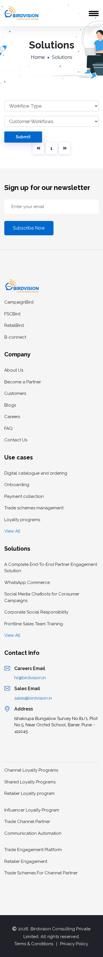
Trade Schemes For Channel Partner (41, 873)
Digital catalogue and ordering (35, 473)
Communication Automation (33, 833)
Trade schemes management (34, 507)
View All (12, 531)
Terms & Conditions (33, 943)
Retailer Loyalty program (29, 793)
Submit (23, 136)
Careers (12, 416)
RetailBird (14, 325)
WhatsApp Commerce (27, 582)
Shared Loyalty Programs (30, 782)
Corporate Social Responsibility (36, 612)
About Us (13, 370)
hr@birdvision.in (30, 677)
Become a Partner (22, 382)
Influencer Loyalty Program (31, 810)
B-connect (15, 337)
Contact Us (15, 439)
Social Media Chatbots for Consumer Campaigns (41, 597)
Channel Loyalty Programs (31, 770)
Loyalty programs (22, 519)
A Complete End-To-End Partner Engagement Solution (50, 568)
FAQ (8, 428)
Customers (15, 393)
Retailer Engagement (25, 861)
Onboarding (16, 484)
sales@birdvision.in (33, 698)
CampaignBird (18, 302)
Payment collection (24, 496)
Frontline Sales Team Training (33, 623)
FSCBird (12, 314)
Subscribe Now (29, 228)
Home (38, 57)
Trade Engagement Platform (33, 849)
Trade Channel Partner (27, 821)
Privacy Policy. (74, 943)
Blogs (10, 405)
